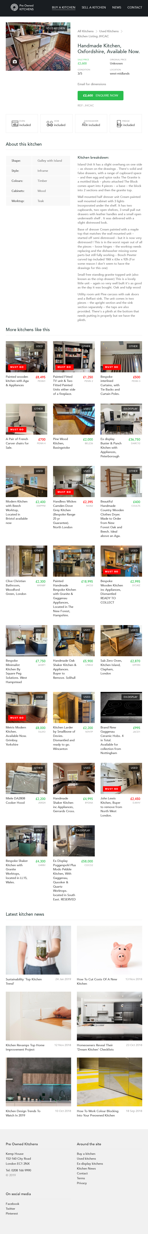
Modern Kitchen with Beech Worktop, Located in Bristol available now (17, 512)
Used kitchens (86, 1159)
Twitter (10, 1209)
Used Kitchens (109, 31)
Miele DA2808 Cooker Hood (15, 800)
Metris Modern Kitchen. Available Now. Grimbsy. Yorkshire (16, 736)
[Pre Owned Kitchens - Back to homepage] (22, 7)
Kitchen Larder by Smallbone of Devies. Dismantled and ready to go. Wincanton (64, 738)
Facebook (12, 1204)
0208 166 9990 (21, 1170)
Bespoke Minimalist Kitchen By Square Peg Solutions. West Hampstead (16, 671)
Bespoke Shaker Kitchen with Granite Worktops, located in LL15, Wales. (17, 871)
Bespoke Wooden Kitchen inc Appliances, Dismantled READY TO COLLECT (112, 592)
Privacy (82, 1183)
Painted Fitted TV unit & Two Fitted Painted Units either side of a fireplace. (64, 385)
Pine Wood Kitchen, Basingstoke (61, 443)
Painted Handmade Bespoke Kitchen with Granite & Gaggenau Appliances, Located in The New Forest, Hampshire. (64, 598)
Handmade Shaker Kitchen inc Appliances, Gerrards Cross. (64, 804)
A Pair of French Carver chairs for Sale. (17, 443)
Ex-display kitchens (90, 1164)
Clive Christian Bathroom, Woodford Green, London (16, 587)
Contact (134, 7)
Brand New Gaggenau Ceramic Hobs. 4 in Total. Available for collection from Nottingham (112, 740)
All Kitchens (86, 31)
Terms (81, 1178)
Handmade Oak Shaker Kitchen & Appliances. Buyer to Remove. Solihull (64, 669)
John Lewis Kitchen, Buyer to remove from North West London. (111, 807)
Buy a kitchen (63, 7)
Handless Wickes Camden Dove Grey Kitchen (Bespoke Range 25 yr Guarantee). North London (64, 514)
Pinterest (12, 1213)
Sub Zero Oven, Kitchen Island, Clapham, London (111, 667)
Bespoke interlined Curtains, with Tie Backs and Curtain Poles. (110, 385)
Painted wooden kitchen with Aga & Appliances (17, 381)
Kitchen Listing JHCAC (93, 36)
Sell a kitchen (94, 7)
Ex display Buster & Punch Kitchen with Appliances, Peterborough (111, 447)
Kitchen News (86, 1168)
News (116, 7)
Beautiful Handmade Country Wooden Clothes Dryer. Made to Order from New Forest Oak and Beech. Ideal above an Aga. (112, 518)
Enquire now (100, 95)
